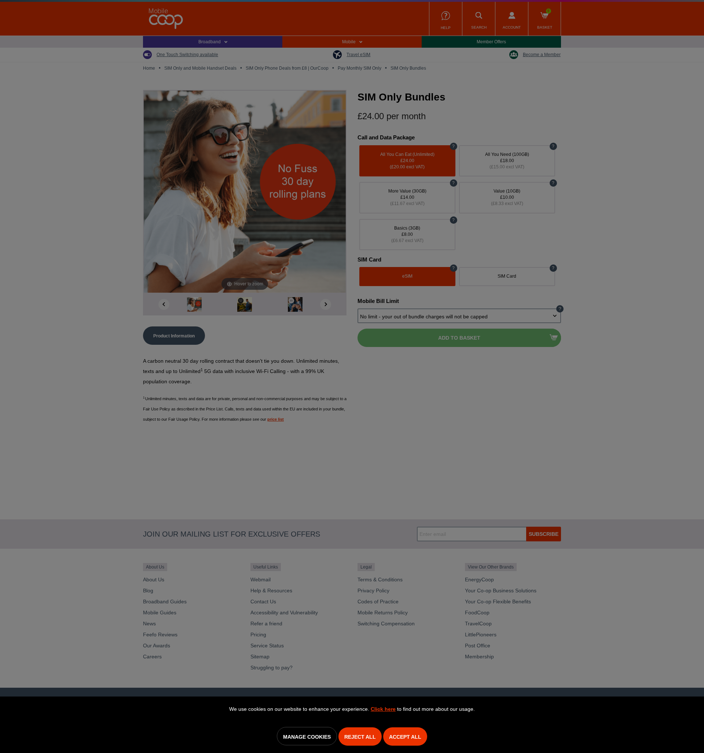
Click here (383, 709)
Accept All (405, 737)
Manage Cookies (307, 737)
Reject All (360, 737)
